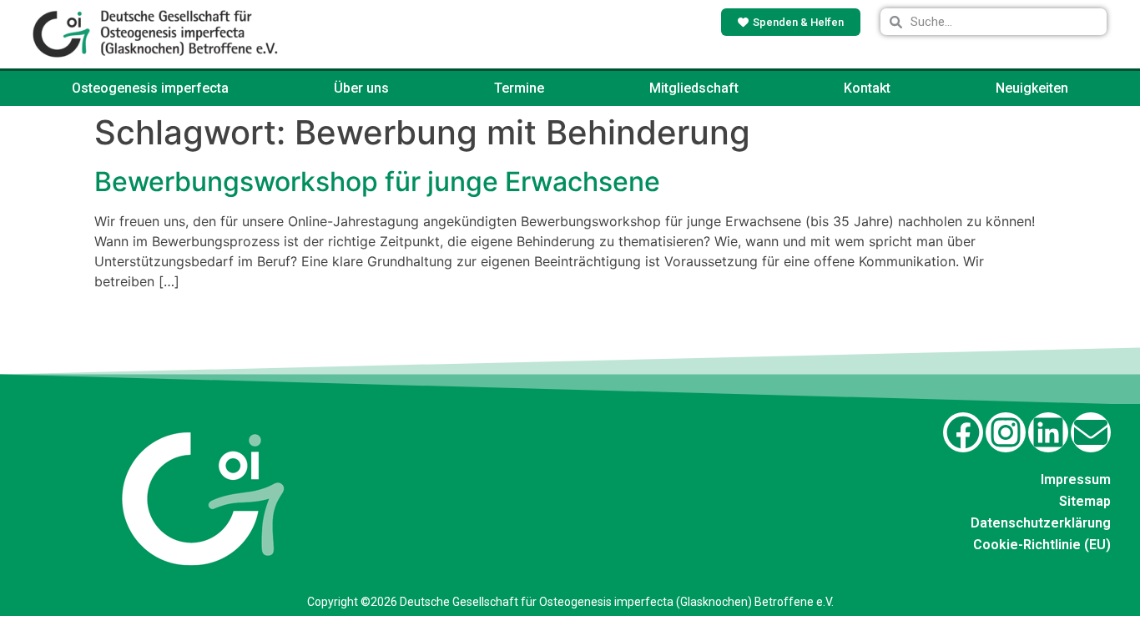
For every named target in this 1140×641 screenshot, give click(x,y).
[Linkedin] (1048, 432)
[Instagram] (1006, 432)
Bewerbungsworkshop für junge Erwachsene (377, 181)
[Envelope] (1091, 432)
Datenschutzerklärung (1041, 523)
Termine (519, 88)
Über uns (361, 88)
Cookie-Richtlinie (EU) (1042, 545)
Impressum (1076, 479)
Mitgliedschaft (694, 88)
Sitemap (1085, 501)
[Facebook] (963, 432)
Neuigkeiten (1032, 88)
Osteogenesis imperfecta (150, 88)
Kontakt (867, 88)
